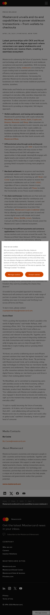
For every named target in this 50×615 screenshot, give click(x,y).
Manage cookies (14, 274)
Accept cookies (34, 274)
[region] (25, 261)
